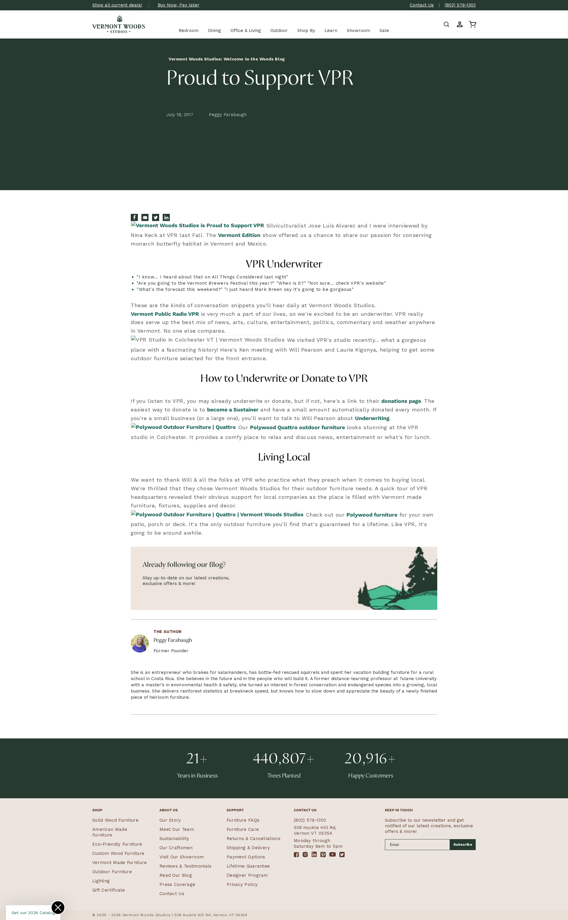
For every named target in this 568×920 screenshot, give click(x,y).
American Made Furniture (109, 832)
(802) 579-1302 (460, 5)
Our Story (170, 820)
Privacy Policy (242, 884)
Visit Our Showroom (181, 857)
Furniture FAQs (243, 820)
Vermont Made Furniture (119, 862)
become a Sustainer (233, 409)
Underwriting (372, 418)
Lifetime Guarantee (248, 866)
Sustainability (174, 838)
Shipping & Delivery (248, 847)
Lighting (101, 881)
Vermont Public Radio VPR (165, 314)
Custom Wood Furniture (118, 853)
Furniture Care (243, 829)
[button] (446, 24)
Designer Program (247, 875)
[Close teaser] (58, 907)
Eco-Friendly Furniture (117, 844)
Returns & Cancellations (253, 838)
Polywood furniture (371, 515)
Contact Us (422, 5)
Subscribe (463, 844)
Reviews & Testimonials (185, 866)
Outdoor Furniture (112, 871)
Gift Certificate (108, 890)
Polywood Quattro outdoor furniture (297, 427)
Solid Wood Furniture (115, 820)
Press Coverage (177, 884)
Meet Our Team (176, 829)
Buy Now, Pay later (178, 5)
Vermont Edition (239, 235)
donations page (401, 401)
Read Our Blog (175, 875)
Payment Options (246, 857)
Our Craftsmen (176, 847)
